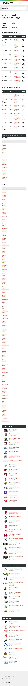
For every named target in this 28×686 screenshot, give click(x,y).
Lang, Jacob (5, 157)
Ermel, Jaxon (5, 228)
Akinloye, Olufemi (4, 196)
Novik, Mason (3, 279)
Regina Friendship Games (16, 41)
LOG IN (21, 3)
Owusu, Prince (4, 296)
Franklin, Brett (4, 239)
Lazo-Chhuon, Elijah (4, 261)
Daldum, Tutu (4, 208)
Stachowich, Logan (5, 311)
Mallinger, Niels (4, 270)
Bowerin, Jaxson (4, 204)
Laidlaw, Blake (4, 256)
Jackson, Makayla (4, 352)
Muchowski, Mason (5, 274)
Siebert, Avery (4, 406)
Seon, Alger (4, 170)
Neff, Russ (4, 159)
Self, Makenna (4, 402)
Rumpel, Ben (5, 167)
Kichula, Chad (4, 153)
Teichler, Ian (5, 318)
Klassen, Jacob (4, 247)
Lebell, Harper (4, 376)
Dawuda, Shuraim (4, 213)
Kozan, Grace (3, 369)
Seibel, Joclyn (5, 395)
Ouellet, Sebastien (4, 163)
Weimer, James (4, 326)
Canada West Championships (17, 77)
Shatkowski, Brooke (5, 178)
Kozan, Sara (5, 372)
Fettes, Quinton (4, 234)
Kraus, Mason (3, 252)
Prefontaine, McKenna (5, 387)
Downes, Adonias (4, 220)
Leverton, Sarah (4, 380)
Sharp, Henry (5, 299)
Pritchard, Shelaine (4, 392)
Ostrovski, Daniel (4, 291)
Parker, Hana (5, 384)
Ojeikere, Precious (4, 283)
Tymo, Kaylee (3, 415)
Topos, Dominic (4, 322)
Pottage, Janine (4, 173)
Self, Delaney (5, 398)
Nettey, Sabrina (4, 144)
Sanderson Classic (16, 51)
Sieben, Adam (4, 303)
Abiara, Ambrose (4, 191)
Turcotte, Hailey (4, 410)
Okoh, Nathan (4, 287)
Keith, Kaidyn (3, 356)
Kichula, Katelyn (4, 360)
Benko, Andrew (4, 200)
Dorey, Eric (4, 216)
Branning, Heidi (4, 334)
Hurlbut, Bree (4, 347)
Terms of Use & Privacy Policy (9, 676)
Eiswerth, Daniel (4, 224)
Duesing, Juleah (4, 343)
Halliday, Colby (4, 243)
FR (25, 3)
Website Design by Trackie (8, 678)
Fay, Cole (4, 231)
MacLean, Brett (4, 266)
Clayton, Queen (4, 339)
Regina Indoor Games (17, 68)
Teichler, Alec (5, 315)
